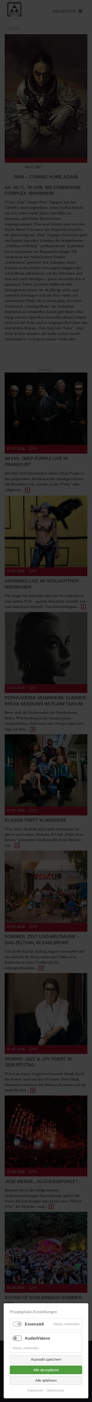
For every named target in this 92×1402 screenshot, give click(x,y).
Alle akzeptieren (46, 1370)
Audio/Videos (37, 1338)
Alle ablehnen (46, 1380)
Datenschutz (56, 1390)
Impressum (35, 1390)
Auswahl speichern (46, 1359)
